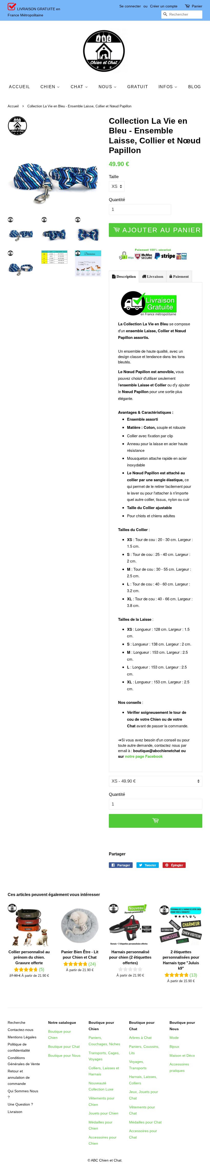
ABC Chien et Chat (106, 1160)
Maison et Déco (182, 1055)
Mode (174, 1038)
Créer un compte (163, 6)
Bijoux (174, 1046)
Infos (167, 87)
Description (126, 276)
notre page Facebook (144, 756)
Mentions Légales (22, 1037)
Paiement (180, 276)
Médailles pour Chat (145, 1122)
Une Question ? (20, 1104)
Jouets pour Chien (103, 1113)
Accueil (19, 87)
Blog (194, 87)
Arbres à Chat (140, 1038)
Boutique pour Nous (64, 1055)
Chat (78, 87)
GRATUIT (137, 87)
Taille (114, 176)
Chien (48, 87)
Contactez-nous (20, 1030)
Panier (197, 6)
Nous (106, 87)
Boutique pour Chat (64, 1046)
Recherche (16, 1022)
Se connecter (130, 6)
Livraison (154, 276)
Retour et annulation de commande (19, 1077)
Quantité (117, 199)
